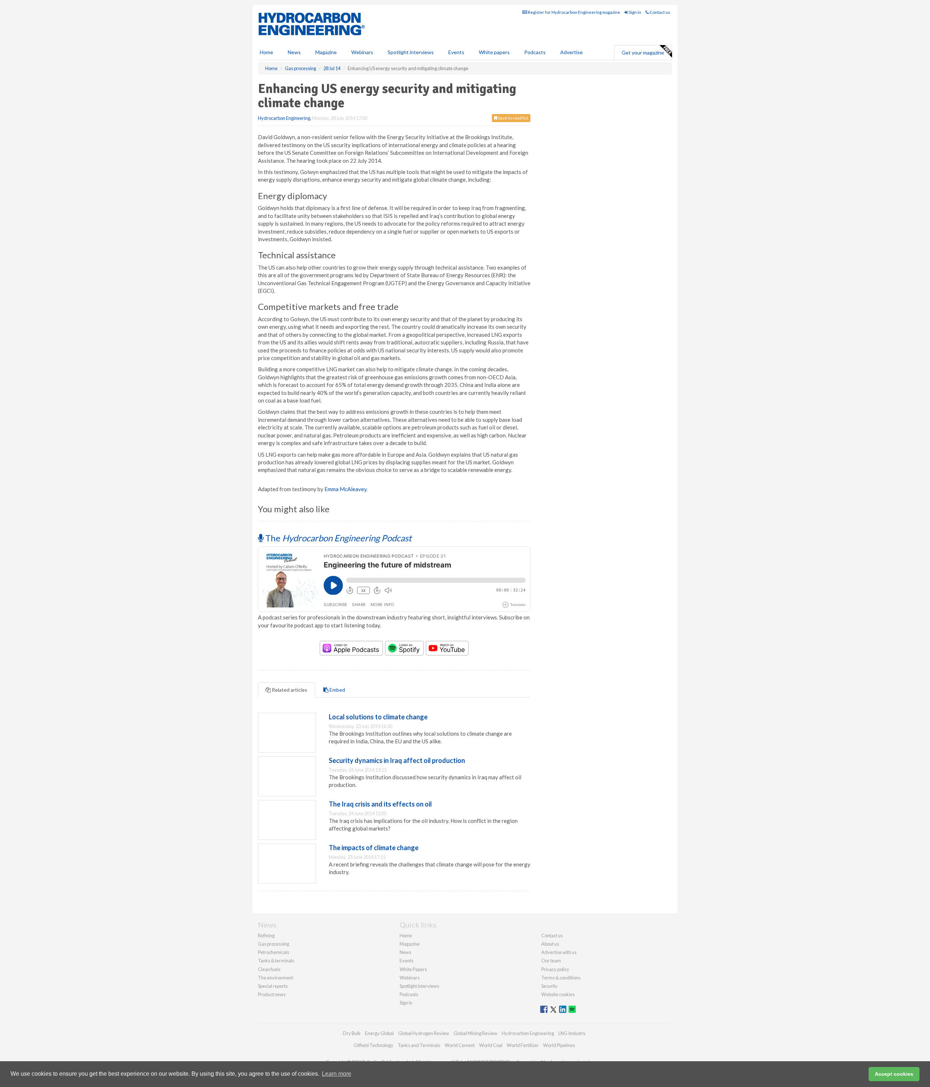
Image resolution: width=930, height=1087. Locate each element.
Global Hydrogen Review (423, 1033)
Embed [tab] (336, 690)
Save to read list (512, 118)
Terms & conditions (561, 978)
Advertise (571, 52)
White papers (494, 52)
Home (266, 52)
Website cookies (558, 994)
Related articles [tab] (289, 690)
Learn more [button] (336, 1074)
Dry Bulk (352, 1033)
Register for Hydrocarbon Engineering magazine (573, 12)
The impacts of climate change (373, 848)
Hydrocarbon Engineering (284, 118)
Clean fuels (269, 969)
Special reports (273, 986)
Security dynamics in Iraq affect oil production (397, 760)
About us (550, 944)
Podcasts (535, 52)
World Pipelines (559, 1045)
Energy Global (379, 1033)
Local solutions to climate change (378, 717)
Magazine (326, 52)
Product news (272, 994)
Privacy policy (555, 969)
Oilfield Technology (373, 1045)
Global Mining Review (475, 1033)
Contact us (659, 12)
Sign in (634, 12)
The (337, 538)
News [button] (294, 52)
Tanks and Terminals (419, 1045)
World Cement (460, 1045)
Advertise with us (559, 952)
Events (456, 52)
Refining (266, 935)
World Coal (490, 1045)
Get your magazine (643, 52)
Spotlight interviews (411, 52)
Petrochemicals (273, 952)
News (405, 952)
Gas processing (273, 944)
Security (549, 986)
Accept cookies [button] (894, 1074)
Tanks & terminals (276, 960)
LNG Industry (572, 1033)
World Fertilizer (523, 1045)
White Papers (413, 969)
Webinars (362, 52)
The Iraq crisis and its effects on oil (380, 804)
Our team (551, 960)
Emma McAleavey (345, 489)
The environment (275, 978)
